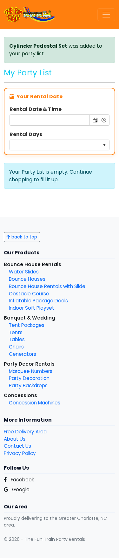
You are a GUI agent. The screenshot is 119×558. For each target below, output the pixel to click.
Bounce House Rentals (32, 264)
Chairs (16, 346)
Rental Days (26, 134)
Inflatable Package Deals (38, 300)
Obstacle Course (29, 293)
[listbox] (59, 145)
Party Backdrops (28, 385)
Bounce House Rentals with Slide (47, 286)
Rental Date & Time (36, 109)
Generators (22, 354)
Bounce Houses (27, 279)
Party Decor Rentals (29, 364)
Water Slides (24, 271)
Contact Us (17, 446)
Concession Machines (34, 402)
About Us (14, 439)
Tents (16, 332)
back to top (23, 237)
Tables (17, 339)
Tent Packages (26, 325)
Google (20, 489)
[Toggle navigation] (106, 14)
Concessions (20, 395)
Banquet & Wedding (29, 317)
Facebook (22, 479)
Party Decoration (29, 378)
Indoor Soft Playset (31, 308)
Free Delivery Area (25, 431)
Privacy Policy (20, 453)
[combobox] (50, 120)
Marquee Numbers (30, 371)
